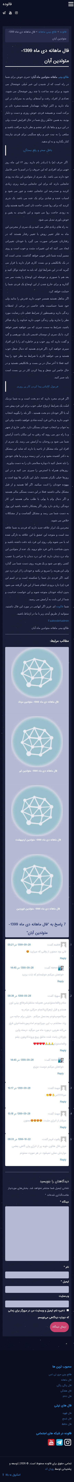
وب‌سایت (64, 1296)
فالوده (59, 606)
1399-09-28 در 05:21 (19, 945)
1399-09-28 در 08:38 (19, 996)
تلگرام (4, 13)
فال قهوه (67, 1413)
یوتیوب (10, 13)
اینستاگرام (16, 13)
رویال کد (49, 1469)
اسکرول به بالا (12, 1475)
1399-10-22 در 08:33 (19, 1139)
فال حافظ (66, 1424)
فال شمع (66, 1419)
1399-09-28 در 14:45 (22, 968)
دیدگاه (64, 1202)
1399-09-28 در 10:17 (19, 1088)
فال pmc (67, 1396)
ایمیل (65, 1281)
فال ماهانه (66, 1380)
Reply (63, 958)
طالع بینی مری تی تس (60, 1374)
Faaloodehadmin (58, 620)
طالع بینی (63, 76)
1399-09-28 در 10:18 (19, 1114)
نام (66, 1267)
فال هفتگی (65, 1391)
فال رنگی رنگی (64, 1385)
